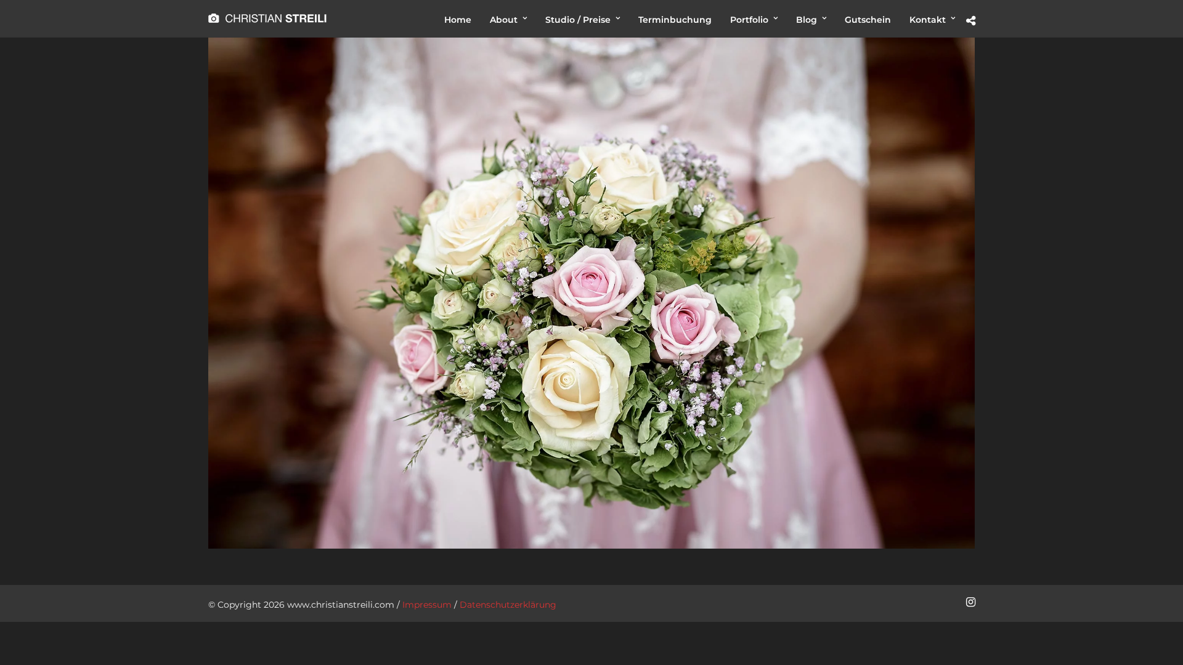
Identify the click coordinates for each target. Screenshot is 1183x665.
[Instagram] (970, 602)
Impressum (427, 604)
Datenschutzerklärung (508, 604)
